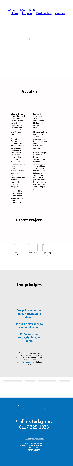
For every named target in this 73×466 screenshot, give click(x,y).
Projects (27, 13)
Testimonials (43, 13)
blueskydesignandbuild (34, 439)
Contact (60, 13)
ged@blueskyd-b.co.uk (33, 448)
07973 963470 (34, 450)
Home (14, 13)
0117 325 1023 (34, 427)
